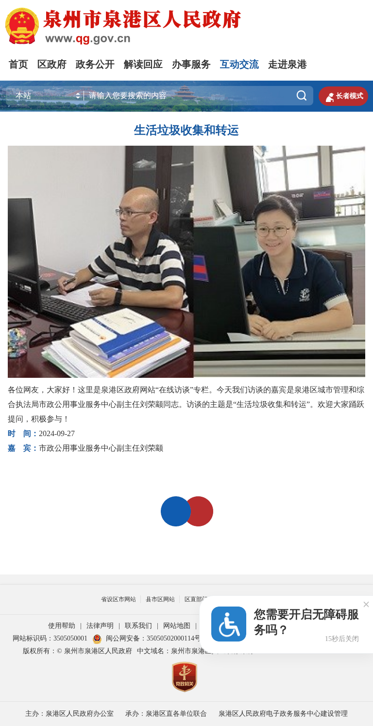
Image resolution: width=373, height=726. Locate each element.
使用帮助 (61, 625)
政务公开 (95, 64)
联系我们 (138, 625)
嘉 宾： (23, 448)
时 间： (23, 433)
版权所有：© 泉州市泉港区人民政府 (77, 651)
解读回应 (143, 64)
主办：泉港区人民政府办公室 (69, 713)
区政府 (52, 64)
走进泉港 (287, 64)
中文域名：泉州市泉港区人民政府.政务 (195, 651)
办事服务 (191, 64)
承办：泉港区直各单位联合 (166, 713)
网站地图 (176, 625)
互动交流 (239, 64)
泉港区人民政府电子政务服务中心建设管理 (283, 713)
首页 (18, 64)
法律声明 (100, 625)
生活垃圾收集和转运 (186, 130)
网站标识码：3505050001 (50, 638)
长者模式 (343, 96)
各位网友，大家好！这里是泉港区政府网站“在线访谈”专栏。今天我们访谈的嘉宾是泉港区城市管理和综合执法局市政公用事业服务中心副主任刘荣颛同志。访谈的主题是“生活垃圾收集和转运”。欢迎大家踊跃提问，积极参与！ (186, 404)
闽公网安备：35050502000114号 (153, 638)
